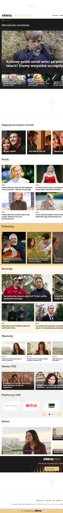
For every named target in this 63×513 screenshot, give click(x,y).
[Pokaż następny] (59, 414)
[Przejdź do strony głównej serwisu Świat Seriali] (22, 15)
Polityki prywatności (44, 504)
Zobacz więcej (50, 469)
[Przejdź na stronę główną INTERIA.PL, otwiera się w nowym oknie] (7, 15)
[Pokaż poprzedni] (44, 414)
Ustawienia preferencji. (55, 504)
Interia (3, 20)
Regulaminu (34, 504)
